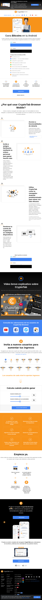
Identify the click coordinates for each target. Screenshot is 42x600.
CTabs (16, 594)
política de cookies (25, 597)
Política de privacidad (10, 588)
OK (37, 597)
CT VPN (16, 589)
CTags (15, 587)
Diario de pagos (9, 581)
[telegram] (26, 15)
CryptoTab (18, 15)
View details (21, 91)
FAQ (13, 15)
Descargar (21, 517)
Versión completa (7, 15)
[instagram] (30, 15)
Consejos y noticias (9, 578)
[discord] (22, 15)
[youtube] (32, 15)
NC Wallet (8, 576)
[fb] (24, 15)
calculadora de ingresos (20, 354)
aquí (36, 579)
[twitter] (28, 15)
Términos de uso (9, 583)
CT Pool (16, 583)
